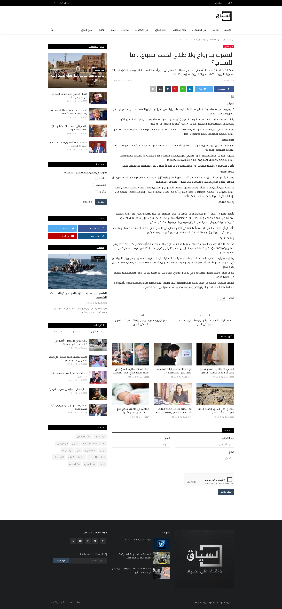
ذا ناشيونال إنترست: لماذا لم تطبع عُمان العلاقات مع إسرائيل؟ (69, 128)
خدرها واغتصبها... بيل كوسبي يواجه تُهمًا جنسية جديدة (68, 407)
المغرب (222, 298)
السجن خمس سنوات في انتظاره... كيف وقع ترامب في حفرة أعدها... (69, 111)
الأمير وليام (59, 457)
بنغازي (75, 443)
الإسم (167, 438)
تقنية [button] (101, 30)
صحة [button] (113, 30)
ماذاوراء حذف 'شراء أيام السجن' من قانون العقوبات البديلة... (68, 144)
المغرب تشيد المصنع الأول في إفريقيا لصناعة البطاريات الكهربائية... (134, 555)
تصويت (101, 202)
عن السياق (219, 3)
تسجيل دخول (64, 3)
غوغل (102, 450)
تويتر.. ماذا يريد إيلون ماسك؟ (138, 539)
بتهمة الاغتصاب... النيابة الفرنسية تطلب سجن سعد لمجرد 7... (174, 370)
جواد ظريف (67, 450)
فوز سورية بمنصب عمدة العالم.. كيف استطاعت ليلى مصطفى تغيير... (173, 410)
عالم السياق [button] (160, 30)
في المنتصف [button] (199, 30)
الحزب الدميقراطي (76, 457)
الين (78, 450)
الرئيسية (227, 30)
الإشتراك (61, 560)
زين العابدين (74, 464)
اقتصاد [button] (125, 30)
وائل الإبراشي (89, 464)
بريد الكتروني (228, 438)
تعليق (231, 452)
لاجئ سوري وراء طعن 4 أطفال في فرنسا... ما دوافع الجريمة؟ (71, 342)
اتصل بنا (229, 3)
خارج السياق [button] (86, 30)
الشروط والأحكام (57, 602)
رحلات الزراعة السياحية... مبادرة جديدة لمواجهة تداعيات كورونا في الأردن (204, 322)
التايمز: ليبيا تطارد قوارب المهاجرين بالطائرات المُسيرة (78, 295)
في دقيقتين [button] (142, 30)
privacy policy (74, 602)
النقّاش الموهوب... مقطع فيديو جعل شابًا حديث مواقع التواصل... (217, 370)
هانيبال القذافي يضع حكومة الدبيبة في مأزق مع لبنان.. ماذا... (69, 95)
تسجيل (52, 3)
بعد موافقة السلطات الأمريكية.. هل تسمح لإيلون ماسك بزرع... (131, 570)
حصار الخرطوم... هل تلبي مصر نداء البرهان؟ (67, 389)
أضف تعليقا (226, 492)
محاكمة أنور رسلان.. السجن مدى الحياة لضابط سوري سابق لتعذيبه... (131, 370)
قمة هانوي (90, 450)
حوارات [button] (216, 30)
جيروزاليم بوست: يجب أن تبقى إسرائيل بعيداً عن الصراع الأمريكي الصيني (141, 322)
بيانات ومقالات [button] (179, 30)
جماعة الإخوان (83, 436)
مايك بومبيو (62, 443)
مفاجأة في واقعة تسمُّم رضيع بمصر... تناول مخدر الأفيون (133, 410)
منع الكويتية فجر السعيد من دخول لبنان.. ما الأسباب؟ (68, 374)
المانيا (102, 464)
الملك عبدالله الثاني (97, 457)
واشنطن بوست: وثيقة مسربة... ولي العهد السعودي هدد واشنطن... (68, 358)
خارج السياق (222, 39)
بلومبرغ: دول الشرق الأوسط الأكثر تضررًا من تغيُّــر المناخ (216, 410)
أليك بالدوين (100, 436)
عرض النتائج (87, 202)
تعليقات (227, 430)
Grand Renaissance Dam (94, 443)
